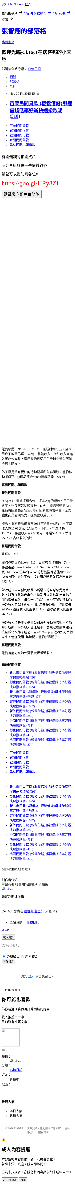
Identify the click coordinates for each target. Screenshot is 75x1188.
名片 (13, 86)
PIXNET (18, 1128)
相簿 (13, 77)
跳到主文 (8, 42)
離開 (23, 1180)
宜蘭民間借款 (19, 135)
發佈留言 (8, 961)
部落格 (14, 81)
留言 (37, 911)
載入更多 (8, 937)
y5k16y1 (7, 888)
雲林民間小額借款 (22, 145)
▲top (5, 929)
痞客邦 (29, 911)
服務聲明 (43, 1132)
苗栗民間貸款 (19, 125)
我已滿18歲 (9, 1180)
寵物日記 (32, 922)
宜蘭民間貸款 (19, 140)
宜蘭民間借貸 (19, 130)
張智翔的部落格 (24, 31)
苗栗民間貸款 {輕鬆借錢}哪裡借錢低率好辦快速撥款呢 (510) (41, 110)
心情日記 (34, 69)
